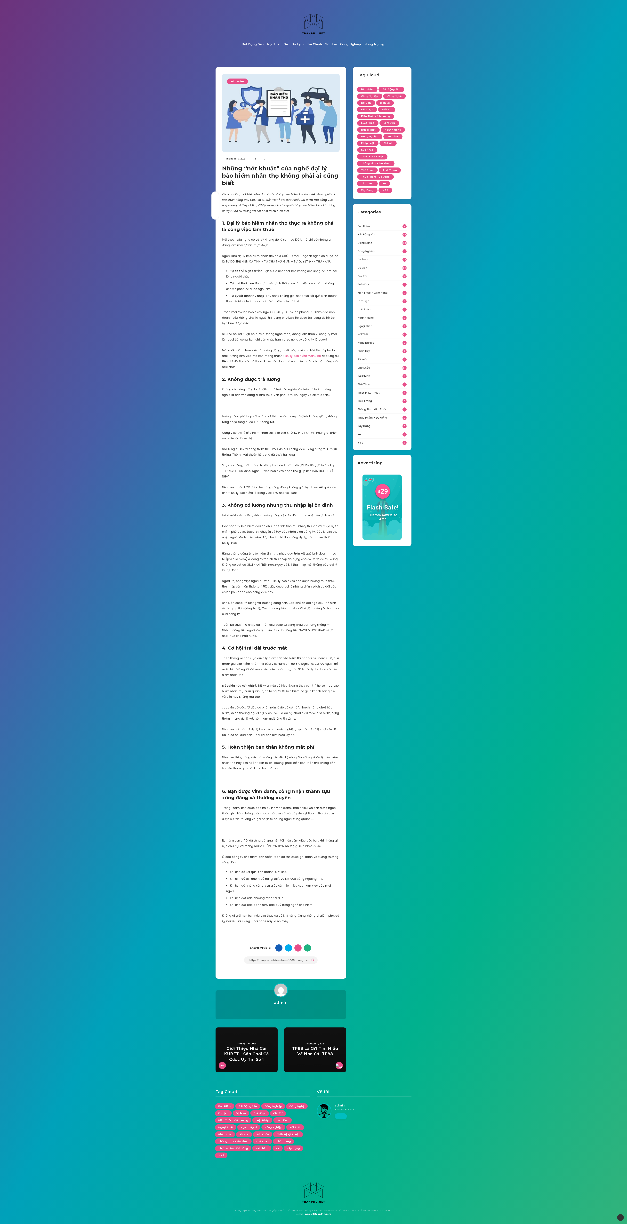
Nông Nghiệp (375, 44)
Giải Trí (386, 109)
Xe (286, 44)
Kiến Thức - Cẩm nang (375, 116)
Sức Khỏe (367, 149)
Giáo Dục (367, 109)
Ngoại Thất (368, 129)
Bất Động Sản (253, 44)
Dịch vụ (385, 102)
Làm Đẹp (389, 122)
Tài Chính (314, 44)
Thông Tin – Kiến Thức (372, 409)
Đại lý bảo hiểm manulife (303, 356)
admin (281, 1002)
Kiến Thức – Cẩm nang (372, 293)
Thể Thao (367, 170)
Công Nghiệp (350, 44)
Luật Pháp (367, 122)
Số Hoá (331, 44)
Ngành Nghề (393, 129)
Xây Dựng (367, 190)
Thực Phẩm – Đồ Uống (372, 418)
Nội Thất (274, 44)
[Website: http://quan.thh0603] (280, 1011)
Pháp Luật (367, 143)
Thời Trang (390, 170)
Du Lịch (297, 44)
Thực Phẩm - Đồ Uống (375, 176)
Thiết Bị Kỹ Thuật (372, 156)
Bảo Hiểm (237, 81)
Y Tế (385, 190)
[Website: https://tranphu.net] (341, 1116)
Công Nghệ (394, 96)
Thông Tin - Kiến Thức (375, 163)
